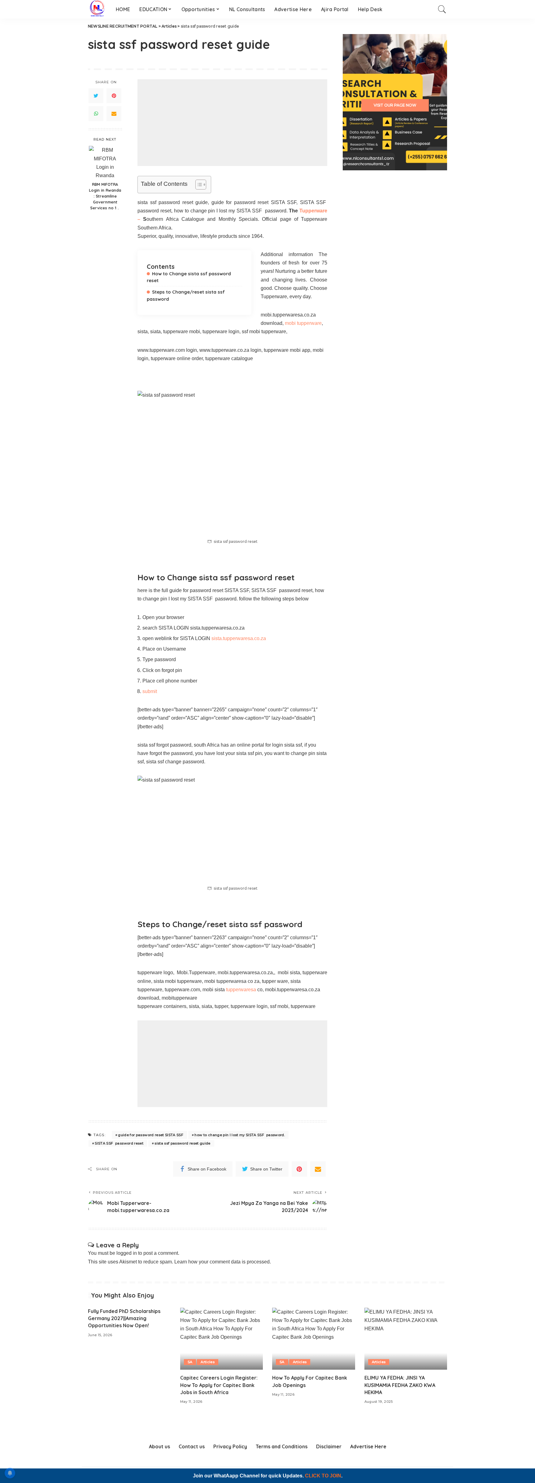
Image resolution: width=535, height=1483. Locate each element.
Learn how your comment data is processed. (222, 1261)
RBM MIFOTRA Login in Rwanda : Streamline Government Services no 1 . (105, 196)
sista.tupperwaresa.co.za (238, 638)
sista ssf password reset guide (182, 1143)
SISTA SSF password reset (119, 1143)
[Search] (442, 9)
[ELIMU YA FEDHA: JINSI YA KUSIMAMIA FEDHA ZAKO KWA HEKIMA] (405, 1339)
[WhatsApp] (96, 113)
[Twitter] (96, 95)
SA (190, 1362)
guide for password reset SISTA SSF (150, 1135)
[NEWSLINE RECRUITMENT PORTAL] (97, 9)
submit (149, 691)
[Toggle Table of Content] (198, 184)
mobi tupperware (303, 323)
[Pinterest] (114, 95)
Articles (208, 1362)
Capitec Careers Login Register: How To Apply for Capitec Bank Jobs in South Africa (219, 1385)
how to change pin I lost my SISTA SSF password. (239, 1135)
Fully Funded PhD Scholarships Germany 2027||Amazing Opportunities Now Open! (124, 1318)
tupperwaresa (241, 989)
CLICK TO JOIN (323, 1475)
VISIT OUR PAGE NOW (395, 105)
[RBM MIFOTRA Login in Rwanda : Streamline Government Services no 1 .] (105, 162)
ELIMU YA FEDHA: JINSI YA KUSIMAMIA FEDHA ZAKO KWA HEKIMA (399, 1385)
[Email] (114, 113)
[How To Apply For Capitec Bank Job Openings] (313, 1339)
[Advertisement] (232, 122)
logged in (126, 1253)
